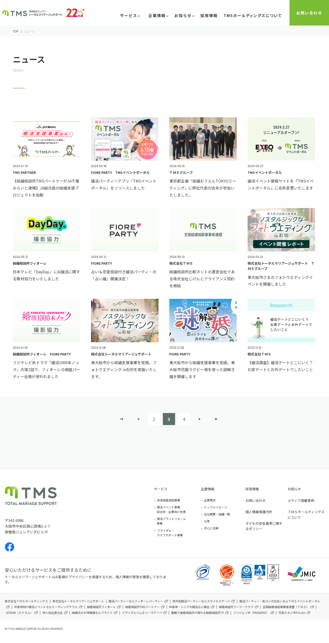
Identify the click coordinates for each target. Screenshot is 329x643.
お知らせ (294, 488)
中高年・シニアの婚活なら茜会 (189, 607)
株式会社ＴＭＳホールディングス (26, 601)
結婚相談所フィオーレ (101, 607)
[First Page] (122, 419)
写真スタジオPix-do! (291, 612)
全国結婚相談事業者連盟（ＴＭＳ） (286, 607)
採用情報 (252, 488)
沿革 (207, 521)
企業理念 (210, 500)
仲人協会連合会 (52, 612)
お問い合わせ (309, 13)
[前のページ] (138, 419)
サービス (160, 488)
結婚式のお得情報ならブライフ (92, 612)
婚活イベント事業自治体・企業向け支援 (171, 509)
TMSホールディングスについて (253, 15)
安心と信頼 (211, 528)
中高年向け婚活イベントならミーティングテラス (46, 607)
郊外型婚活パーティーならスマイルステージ (201, 601)
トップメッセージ (215, 507)
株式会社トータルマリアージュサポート (78, 601)
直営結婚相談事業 (168, 500)
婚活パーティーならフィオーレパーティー (136, 601)
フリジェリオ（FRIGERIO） (251, 612)
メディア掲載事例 (301, 500)
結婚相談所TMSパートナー (142, 607)
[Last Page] (216, 419)
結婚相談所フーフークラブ (236, 607)
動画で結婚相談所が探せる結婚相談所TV (197, 612)
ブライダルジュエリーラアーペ (142, 612)
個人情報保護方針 (258, 511)
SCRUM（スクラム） (19, 612)
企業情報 (207, 488)
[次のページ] (199, 419)
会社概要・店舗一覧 (217, 514)
